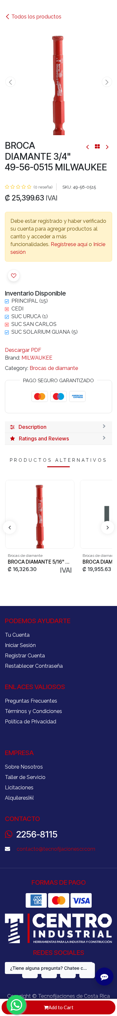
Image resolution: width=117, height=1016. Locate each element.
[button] (10, 82)
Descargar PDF (23, 350)
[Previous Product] (88, 146)
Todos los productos (36, 17)
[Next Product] (106, 146)
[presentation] (9, 527)
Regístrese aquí (69, 244)
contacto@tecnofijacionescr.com (56, 849)
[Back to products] (97, 146)
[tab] (58, 427)
